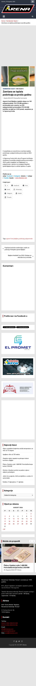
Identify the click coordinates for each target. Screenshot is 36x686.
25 (9, 524)
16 (31, 519)
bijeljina (16, 238)
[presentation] (30, 541)
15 (26, 519)
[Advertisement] (18, 44)
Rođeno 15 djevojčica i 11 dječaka (13, 482)
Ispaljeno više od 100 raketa (11, 454)
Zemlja (15, 560)
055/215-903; (5, 623)
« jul (4, 529)
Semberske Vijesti (9, 89)
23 (31, 521)
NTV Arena (15, 98)
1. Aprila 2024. (7, 98)
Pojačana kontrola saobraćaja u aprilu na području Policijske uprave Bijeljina (17, 248)
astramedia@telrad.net (8, 631)
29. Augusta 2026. (9, 570)
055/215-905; (5, 625)
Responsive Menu (33, 1)
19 (13, 521)
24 (5, 524)
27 (18, 524)
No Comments (22, 98)
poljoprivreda (28, 238)
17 (5, 521)
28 (22, 524)
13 (18, 519)
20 (18, 521)
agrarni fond (9, 238)
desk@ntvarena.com (11, 633)
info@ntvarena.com (7, 629)
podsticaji (21, 238)
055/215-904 (14, 623)
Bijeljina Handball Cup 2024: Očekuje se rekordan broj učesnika (19, 256)
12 (13, 519)
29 (26, 524)
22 (26, 521)
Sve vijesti (20, 89)
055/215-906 (14, 625)
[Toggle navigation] (3, 16)
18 (9, 521)
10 (5, 519)
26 (13, 524)
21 (22, 521)
